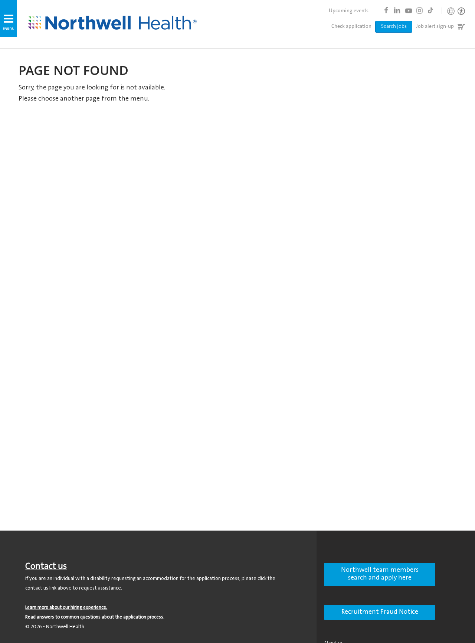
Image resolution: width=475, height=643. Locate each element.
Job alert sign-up (435, 26)
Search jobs (394, 26)
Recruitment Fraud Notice (379, 612)
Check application (351, 26)
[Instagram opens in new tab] (419, 10)
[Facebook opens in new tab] (386, 10)
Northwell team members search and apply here (380, 574)
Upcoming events (348, 11)
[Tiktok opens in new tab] (430, 10)
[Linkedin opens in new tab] (397, 10)
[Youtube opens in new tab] (408, 10)
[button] (8, 18)
